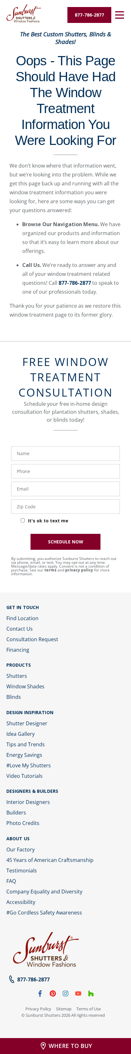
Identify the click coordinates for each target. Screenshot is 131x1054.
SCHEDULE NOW (65, 542)
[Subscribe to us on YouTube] (78, 994)
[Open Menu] (119, 15)
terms (50, 570)
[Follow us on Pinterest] (53, 994)
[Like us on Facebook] (40, 994)
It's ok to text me (48, 520)
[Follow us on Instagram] (65, 994)
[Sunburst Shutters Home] (23, 13)
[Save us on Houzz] (91, 994)
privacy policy (79, 570)
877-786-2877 (75, 282)
